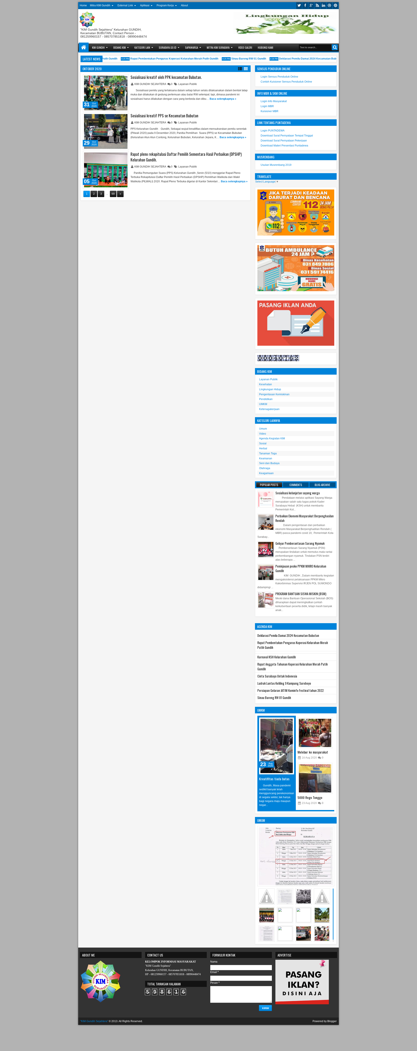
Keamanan (265, 458)
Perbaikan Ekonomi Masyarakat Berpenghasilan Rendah (304, 518)
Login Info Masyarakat (274, 101)
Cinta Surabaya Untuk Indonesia (277, 676)
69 (113, 193)
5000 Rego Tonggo (310, 797)
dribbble (329, 5)
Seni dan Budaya (269, 463)
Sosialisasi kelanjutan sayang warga (297, 493)
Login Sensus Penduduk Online (279, 76)
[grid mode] (245, 68)
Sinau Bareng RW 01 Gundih (239, 58)
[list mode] (240, 68)
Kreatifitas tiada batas (274, 778)
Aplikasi (144, 5)
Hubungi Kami (265, 47)
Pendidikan (266, 399)
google (311, 5)
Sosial (262, 443)
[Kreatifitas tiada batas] (276, 746)
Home (83, 5)
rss (317, 5)
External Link (125, 5)
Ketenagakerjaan (269, 409)
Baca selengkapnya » (223, 98)
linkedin (323, 5)
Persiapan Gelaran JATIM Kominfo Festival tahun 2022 (290, 690)
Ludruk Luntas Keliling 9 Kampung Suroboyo (284, 683)
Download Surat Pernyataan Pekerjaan (284, 140)
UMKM (263, 404)
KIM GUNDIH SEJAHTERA (150, 84)
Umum (263, 428)
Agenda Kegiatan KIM (272, 438)
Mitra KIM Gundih (100, 5)
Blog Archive (322, 485)
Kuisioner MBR (269, 111)
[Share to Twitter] (119, 78)
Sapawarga (191, 47)
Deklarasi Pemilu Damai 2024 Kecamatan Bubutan (301, 58)
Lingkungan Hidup (270, 389)
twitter (299, 5)
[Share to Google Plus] (124, 78)
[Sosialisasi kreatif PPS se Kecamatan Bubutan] (105, 131)
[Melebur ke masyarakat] (315, 733)
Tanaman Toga (268, 453)
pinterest (335, 5)
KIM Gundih (98, 47)
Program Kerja (165, 5)
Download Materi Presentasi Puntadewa (284, 145)
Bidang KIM (119, 47)
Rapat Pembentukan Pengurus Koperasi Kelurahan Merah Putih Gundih (165, 58)
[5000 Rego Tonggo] (315, 778)
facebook (305, 5)
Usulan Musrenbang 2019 (276, 164)
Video (262, 433)
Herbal (263, 448)
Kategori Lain (142, 47)
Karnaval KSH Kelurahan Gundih (276, 657)
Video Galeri (245, 47)
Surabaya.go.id (167, 47)
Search (335, 47)
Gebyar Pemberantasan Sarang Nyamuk (299, 543)
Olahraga (264, 468)
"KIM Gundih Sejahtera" (94, 1021)
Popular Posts (269, 485)
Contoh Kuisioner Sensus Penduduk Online (286, 81)
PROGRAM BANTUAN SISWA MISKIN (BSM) (300, 593)
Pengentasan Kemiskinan (274, 394)
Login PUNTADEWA (273, 130)
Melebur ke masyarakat (313, 752)
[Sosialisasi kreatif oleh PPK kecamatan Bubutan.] (105, 93)
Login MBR (267, 106)
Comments (296, 485)
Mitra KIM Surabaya (218, 47)
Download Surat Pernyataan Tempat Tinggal (287, 135)
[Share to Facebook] (114, 78)
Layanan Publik (187, 84)
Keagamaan (266, 473)
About (184, 5)
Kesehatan (265, 384)
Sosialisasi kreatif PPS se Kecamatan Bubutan (164, 115)
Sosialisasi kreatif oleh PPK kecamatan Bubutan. (166, 77)
